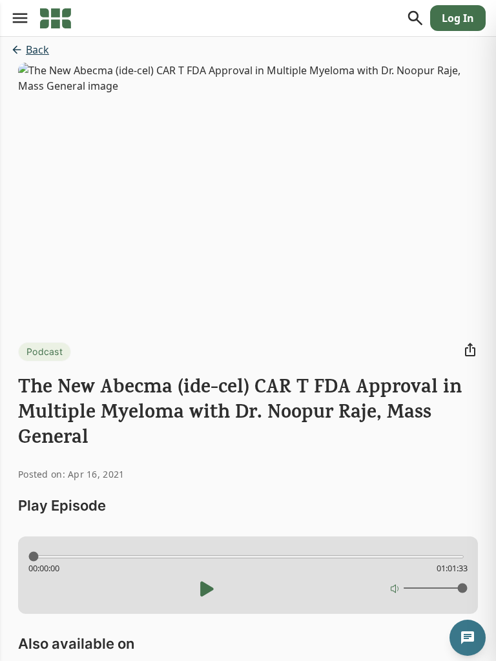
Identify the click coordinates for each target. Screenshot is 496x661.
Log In (458, 18)
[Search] (415, 18)
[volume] (395, 588)
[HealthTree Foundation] (55, 18)
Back (37, 50)
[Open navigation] (20, 18)
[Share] (470, 350)
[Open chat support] (468, 638)
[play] (207, 589)
